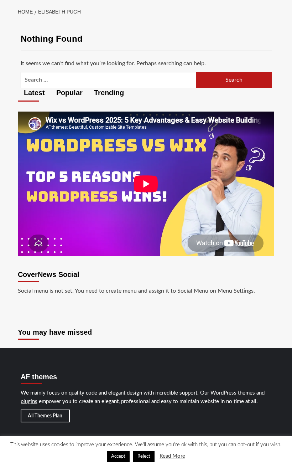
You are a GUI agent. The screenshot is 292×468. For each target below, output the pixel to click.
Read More (172, 456)
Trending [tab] (108, 93)
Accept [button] (118, 456)
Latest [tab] (33, 93)
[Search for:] (109, 80)
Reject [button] (143, 456)
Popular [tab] (68, 93)
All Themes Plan (45, 415)
